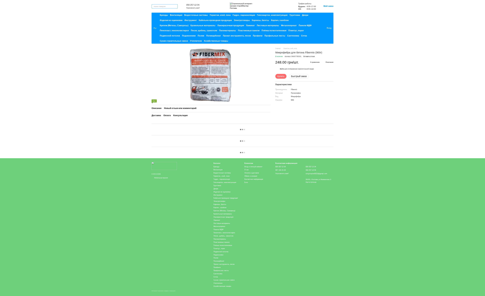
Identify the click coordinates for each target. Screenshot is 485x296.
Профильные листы (274, 36)
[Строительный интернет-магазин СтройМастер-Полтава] (164, 166)
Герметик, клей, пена (220, 15)
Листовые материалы (268, 25)
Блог (246, 182)
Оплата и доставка (251, 173)
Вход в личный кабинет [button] (253, 167)
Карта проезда (311, 182)
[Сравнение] (314, 28)
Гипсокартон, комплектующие (272, 15)
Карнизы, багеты (260, 20)
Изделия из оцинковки (171, 20)
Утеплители (196, 41)
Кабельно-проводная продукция (215, 20)
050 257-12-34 (192, 5)
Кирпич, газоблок (280, 20)
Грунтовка (295, 15)
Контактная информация (253, 179)
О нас (246, 170)
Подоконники (189, 36)
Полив (201, 36)
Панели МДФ (305, 25)
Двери (305, 15)
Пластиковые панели (249, 30)
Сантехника (293, 36)
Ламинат (250, 25)
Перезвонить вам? (193, 8)
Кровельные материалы (202, 25)
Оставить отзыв (309, 56)
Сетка (304, 36)
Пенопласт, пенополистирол (174, 30)
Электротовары (242, 20)
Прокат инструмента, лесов (237, 36)
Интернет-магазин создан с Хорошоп (163, 291)
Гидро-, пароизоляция (244, 15)
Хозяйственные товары (216, 41)
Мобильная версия (161, 178)
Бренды (164, 15)
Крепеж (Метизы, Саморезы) (174, 25)
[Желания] (319, 28)
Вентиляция (176, 15)
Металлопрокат (289, 25)
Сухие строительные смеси (174, 41)
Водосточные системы (196, 15)
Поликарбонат (213, 36)
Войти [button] (282, 69)
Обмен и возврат (250, 176)
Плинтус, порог (296, 30)
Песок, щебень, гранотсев (204, 30)
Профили (257, 36)
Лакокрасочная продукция (230, 25)
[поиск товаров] (176, 6)
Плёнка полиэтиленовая (274, 30)
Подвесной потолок (170, 36)
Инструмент (191, 20)
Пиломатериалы (227, 30)
